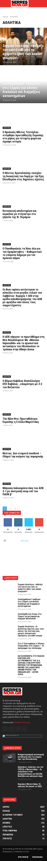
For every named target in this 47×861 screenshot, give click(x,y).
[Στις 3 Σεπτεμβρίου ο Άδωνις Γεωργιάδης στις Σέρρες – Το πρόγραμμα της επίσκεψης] (9, 647)
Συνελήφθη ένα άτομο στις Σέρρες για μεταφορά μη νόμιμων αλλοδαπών (30, 616)
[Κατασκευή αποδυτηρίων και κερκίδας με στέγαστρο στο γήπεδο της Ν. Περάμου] (23, 197)
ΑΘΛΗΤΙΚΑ (6, 128)
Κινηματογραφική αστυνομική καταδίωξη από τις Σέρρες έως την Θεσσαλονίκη (31, 756)
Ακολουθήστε (18, 519)
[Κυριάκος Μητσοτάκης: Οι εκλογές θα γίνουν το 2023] (9, 787)
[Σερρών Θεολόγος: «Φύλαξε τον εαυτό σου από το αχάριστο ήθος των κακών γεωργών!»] (23, 46)
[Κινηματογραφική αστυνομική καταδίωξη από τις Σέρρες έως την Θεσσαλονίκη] (9, 758)
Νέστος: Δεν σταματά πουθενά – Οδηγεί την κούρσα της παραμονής (23, 455)
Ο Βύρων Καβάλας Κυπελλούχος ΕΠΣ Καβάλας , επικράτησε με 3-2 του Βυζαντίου (22, 384)
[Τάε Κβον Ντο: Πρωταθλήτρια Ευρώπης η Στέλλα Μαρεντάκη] (23, 405)
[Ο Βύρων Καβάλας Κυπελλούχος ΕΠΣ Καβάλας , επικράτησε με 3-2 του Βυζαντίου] (23, 367)
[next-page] (21, 508)
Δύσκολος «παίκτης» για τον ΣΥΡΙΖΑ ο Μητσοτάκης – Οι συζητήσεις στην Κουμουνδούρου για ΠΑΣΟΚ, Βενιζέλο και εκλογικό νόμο (30, 771)
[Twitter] (17, 729)
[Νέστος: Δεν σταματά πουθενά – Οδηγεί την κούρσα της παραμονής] (23, 439)
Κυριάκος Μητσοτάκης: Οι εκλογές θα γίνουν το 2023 (30, 785)
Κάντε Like (8, 519)
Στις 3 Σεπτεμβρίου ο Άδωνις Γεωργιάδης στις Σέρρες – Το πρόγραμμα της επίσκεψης (31, 645)
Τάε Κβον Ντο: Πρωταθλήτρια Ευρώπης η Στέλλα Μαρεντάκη (21, 420)
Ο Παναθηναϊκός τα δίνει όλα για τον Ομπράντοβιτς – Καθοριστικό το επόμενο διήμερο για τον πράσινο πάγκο (22, 253)
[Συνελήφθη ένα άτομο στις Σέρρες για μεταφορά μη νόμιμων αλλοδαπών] (9, 617)
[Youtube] (24, 729)
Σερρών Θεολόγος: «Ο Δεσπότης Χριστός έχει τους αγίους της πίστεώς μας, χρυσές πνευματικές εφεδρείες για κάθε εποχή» (31, 631)
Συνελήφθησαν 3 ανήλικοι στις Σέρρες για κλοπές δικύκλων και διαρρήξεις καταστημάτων (29, 602)
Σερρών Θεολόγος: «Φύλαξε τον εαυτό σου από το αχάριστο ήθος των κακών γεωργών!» (30, 588)
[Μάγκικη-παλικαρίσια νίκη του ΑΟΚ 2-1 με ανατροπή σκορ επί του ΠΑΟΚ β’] (23, 474)
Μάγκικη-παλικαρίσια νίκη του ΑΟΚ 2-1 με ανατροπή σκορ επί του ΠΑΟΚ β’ (23, 491)
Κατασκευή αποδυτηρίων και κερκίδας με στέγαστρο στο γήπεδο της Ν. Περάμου (19, 214)
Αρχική (5, 17)
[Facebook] (5, 729)
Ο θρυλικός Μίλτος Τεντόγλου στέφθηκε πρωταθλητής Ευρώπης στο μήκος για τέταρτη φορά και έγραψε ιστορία (23, 136)
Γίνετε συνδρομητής (40, 520)
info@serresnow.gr (22, 722)
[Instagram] (11, 729)
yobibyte (26, 851)
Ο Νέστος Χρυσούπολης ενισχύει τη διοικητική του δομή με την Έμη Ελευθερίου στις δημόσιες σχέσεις (23, 176)
